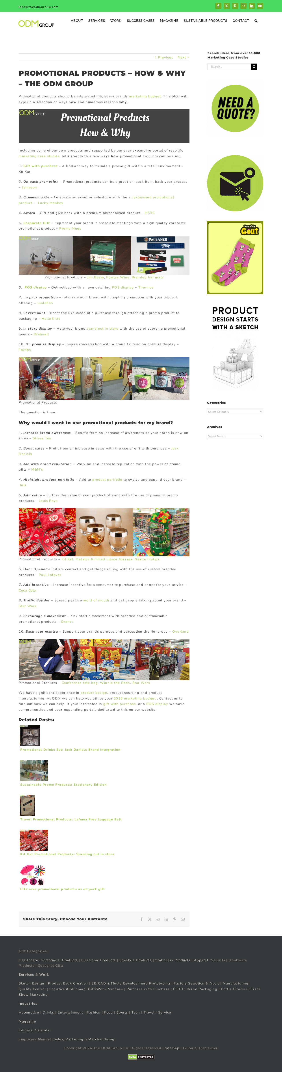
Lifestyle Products (135, 960)
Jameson (29, 187)
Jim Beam (95, 277)
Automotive (29, 1012)
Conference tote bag (80, 683)
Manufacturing (236, 983)
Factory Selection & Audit (196, 983)
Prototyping (159, 983)
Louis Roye (48, 501)
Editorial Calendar (35, 1030)
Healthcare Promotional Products (48, 960)
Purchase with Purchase (148, 989)
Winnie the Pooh (115, 683)
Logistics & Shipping (67, 989)
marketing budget (145, 96)
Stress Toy (42, 438)
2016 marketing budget (134, 698)
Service (165, 1012)
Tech (136, 1012)
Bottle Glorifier (233, 989)
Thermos (146, 287)
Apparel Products (209, 960)
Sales (58, 1039)
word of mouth (96, 600)
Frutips (25, 350)
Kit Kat (68, 559)
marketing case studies (39, 156)
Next (182, 57)
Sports (122, 1012)
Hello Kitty (51, 318)
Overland (180, 631)
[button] (256, 20)
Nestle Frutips (147, 559)
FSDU (178, 989)
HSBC (150, 213)
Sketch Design (32, 983)
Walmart (41, 334)
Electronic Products (98, 960)
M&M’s (37, 469)
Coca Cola (27, 590)
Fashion (94, 1012)
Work (44, 974)
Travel (149, 1012)
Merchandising (101, 1039)
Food (108, 1012)
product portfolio (107, 479)
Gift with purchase (40, 166)
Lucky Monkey (50, 203)
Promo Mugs (70, 228)
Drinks (48, 1012)
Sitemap (172, 1048)
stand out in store (102, 328)
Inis (23, 485)
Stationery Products (173, 960)
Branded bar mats (148, 277)
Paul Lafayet (50, 575)
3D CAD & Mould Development (119, 983)
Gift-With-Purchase (105, 989)
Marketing (74, 1039)
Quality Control (32, 989)
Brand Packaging (202, 989)
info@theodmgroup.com (39, 7)
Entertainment (70, 1012)
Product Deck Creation (68, 983)
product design (94, 692)
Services (26, 974)
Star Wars (28, 606)
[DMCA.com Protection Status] (141, 1057)
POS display (35, 287)
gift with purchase (119, 704)
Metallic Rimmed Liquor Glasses (104, 559)
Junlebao (45, 303)
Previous (165, 57)
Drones (67, 621)
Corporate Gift (36, 223)
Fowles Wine (118, 277)
